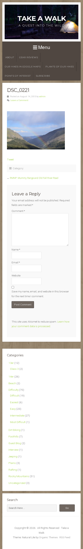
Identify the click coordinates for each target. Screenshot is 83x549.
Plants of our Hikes (60, 66)
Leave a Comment (19, 100)
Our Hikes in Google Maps (23, 66)
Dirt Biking (14, 429)
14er (11, 376)
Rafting (12, 469)
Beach (12, 383)
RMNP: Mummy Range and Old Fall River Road (34, 178)
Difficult (14, 395)
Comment (18, 210)
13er (11, 362)
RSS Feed (64, 537)
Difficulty (13, 389)
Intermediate (17, 415)
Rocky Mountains (18, 476)
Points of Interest (18, 76)
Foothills (13, 436)
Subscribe (43, 76)
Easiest (14, 402)
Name (16, 249)
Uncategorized (16, 482)
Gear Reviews (28, 57)
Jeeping (12, 456)
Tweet (10, 159)
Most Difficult (17, 422)
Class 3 (14, 368)
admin (42, 96)
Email (16, 262)
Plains (12, 462)
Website (16, 275)
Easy (13, 408)
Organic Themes (48, 537)
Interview (13, 449)
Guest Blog (14, 443)
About (9, 57)
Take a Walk (41, 18)
